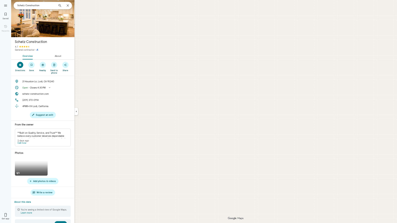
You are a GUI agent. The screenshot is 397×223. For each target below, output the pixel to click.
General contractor (25, 49)
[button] (42, 88)
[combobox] (36, 5)
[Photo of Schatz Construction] (42, 18)
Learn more (26, 212)
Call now (22, 143)
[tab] (27, 55)
